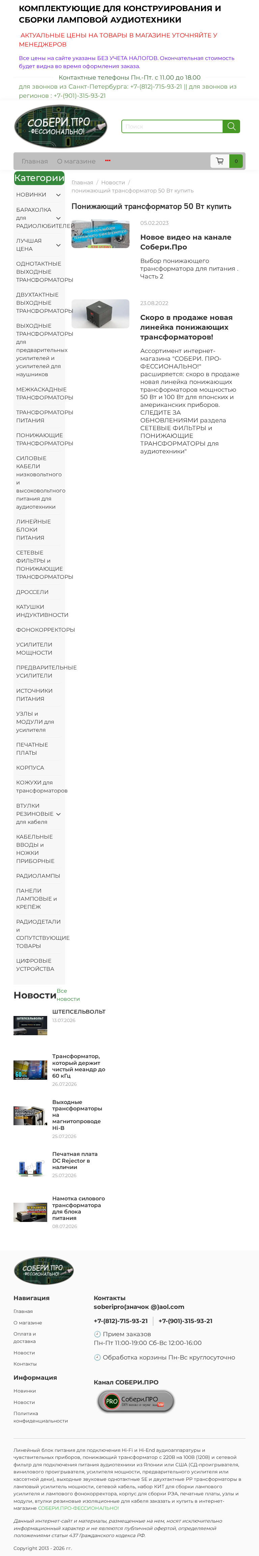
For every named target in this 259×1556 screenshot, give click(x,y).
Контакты (25, 1364)
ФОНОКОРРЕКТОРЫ (39, 630)
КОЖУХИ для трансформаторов (39, 786)
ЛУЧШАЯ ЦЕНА (29, 245)
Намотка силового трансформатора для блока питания (78, 1208)
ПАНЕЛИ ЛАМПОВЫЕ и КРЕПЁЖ (36, 899)
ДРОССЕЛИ (32, 592)
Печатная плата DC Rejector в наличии (75, 1160)
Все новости (68, 995)
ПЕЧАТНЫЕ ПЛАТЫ (32, 749)
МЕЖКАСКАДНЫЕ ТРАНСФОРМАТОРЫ (39, 393)
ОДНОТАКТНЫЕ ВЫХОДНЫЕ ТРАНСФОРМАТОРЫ (39, 272)
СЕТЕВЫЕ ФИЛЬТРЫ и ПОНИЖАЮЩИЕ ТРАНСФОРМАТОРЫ (39, 564)
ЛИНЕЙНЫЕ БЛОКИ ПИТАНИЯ (33, 529)
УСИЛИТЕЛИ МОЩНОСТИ (34, 648)
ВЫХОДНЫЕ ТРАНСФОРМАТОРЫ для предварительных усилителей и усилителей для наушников (39, 350)
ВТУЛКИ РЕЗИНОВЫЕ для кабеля (34, 814)
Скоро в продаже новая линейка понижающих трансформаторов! (186, 327)
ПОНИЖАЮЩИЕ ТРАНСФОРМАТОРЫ (39, 439)
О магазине (76, 161)
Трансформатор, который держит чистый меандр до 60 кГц (78, 1066)
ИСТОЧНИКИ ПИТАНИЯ (34, 695)
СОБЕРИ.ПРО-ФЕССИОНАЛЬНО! (79, 1508)
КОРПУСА (30, 768)
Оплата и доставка (24, 1337)
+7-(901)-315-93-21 (185, 1320)
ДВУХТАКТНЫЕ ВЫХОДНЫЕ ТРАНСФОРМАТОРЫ (39, 303)
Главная (35, 161)
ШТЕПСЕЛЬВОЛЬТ (79, 1012)
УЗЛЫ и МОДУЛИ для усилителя (35, 722)
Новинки (24, 1391)
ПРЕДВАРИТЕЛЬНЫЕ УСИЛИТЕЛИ (39, 671)
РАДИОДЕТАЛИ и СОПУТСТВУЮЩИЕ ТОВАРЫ (39, 934)
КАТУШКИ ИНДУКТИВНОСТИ (39, 611)
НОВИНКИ (31, 194)
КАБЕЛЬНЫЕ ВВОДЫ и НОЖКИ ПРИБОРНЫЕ (35, 849)
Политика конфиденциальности (40, 1417)
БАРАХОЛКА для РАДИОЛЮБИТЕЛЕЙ (34, 218)
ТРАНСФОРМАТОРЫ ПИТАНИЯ (39, 416)
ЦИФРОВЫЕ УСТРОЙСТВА (35, 965)
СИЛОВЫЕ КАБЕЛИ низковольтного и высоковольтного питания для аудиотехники (39, 482)
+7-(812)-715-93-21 (121, 1320)
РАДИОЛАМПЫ (38, 876)
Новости (113, 182)
